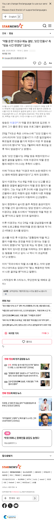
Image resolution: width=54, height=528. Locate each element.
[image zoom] (48, 100)
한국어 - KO (14, 498)
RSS (11, 475)
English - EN (15, 16)
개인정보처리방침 (15, 472)
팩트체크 (17, 475)
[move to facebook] (4, 505)
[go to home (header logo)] (13, 26)
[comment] (39, 63)
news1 (42, 479)
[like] (34, 63)
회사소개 (4, 472)
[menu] (50, 26)
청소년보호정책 (27, 472)
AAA (18, 482)
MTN (29, 479)
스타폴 (34, 482)
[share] (45, 63)
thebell (11, 482)
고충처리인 (37, 472)
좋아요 (29, 342)
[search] (44, 26)
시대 (4, 482)
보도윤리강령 (27, 475)
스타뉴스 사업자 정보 (8, 487)
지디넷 (49, 479)
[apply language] (19, 17)
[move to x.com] (10, 505)
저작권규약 (47, 472)
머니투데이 (21, 479)
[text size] (50, 63)
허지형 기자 (6, 54)
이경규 (13, 122)
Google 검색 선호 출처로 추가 (14, 58)
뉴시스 (35, 479)
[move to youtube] (16, 505)
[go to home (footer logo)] (12, 466)
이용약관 (4, 475)
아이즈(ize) (26, 482)
